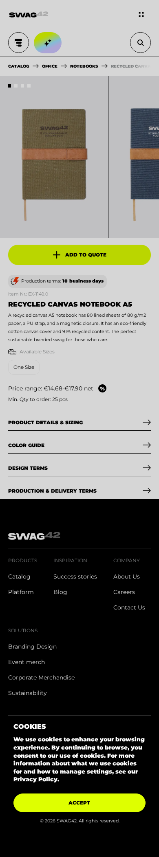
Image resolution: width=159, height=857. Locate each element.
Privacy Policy (35, 779)
